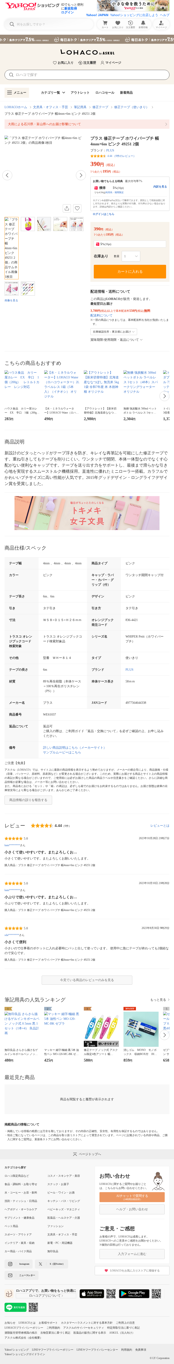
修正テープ (100, 107)
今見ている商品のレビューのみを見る (87, 980)
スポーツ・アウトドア (18, 1234)
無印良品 (52, 1251)
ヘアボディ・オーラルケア (21, 1209)
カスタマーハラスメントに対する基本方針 (87, 1322)
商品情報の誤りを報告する (28, 800)
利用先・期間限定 (115, 192)
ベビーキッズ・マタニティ (63, 1209)
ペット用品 (11, 1226)
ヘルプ (164, 15)
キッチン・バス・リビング (63, 1201)
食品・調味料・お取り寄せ (21, 1184)
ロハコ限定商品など (17, 1175)
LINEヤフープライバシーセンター (97, 1349)
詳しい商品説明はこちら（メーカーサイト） (74, 747)
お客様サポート (48, 1322)
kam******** (12, 845)
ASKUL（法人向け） (122, 1332)
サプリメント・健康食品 (19, 1217)
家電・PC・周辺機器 (59, 1243)
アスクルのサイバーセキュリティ (83, 1327)
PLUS (110, 150)
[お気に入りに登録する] (77, 208)
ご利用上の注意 (125, 1322)
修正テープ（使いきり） (131, 107)
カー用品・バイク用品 (18, 1251)
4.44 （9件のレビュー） (121, 156)
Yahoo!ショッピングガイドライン (25, 1354)
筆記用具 (80, 107)
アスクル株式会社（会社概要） (24, 1337)
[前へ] (7, 175)
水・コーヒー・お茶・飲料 (21, 1192)
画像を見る (11, 300)
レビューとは (159, 825)
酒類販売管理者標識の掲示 (21, 1332)
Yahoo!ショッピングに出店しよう (134, 15)
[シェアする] (67, 208)
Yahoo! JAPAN (97, 15)
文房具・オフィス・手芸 (50, 107)
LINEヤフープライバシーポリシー (52, 1349)
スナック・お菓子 (58, 1184)
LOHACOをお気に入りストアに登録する (135, 1270)
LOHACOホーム (16, 107)
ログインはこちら (103, 214)
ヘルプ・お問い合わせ (132, 1209)
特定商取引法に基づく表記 (123, 1327)
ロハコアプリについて (45, 1295)
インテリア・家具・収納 (19, 1243)
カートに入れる (130, 271)
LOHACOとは (27, 1322)
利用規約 (126, 1349)
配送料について (101, 315)
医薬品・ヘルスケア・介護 (63, 1217)
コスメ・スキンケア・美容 (63, 1175)
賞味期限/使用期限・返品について (114, 339)
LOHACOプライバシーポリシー (24, 1327)
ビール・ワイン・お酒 (61, 1192)
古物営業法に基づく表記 (55, 1332)
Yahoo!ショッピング (17, 1349)
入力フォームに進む (132, 1254)
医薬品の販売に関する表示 (89, 1332)
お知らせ (10, 1322)
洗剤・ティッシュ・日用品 (21, 1201)
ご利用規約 (53, 1327)
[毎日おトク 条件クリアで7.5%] (87, 39)
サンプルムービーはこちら (62, 752)
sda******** (12, 935)
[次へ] (81, 175)
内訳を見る (160, 186)
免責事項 (140, 1349)
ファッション (55, 1226)
